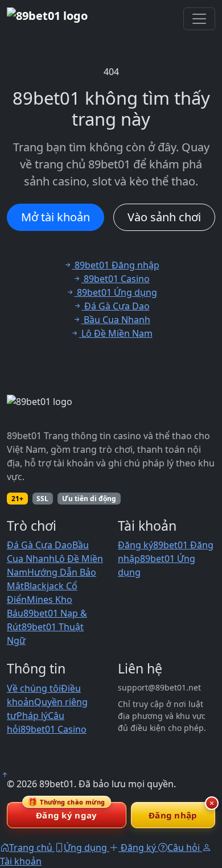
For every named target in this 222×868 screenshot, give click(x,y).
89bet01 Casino (53, 729)
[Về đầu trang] (4, 775)
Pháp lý (32, 715)
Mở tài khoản (55, 217)
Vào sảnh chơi (164, 217)
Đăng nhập (173, 815)
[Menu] (199, 18)
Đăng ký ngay (66, 811)
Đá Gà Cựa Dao (39, 545)
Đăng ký (135, 545)
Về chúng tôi (34, 688)
